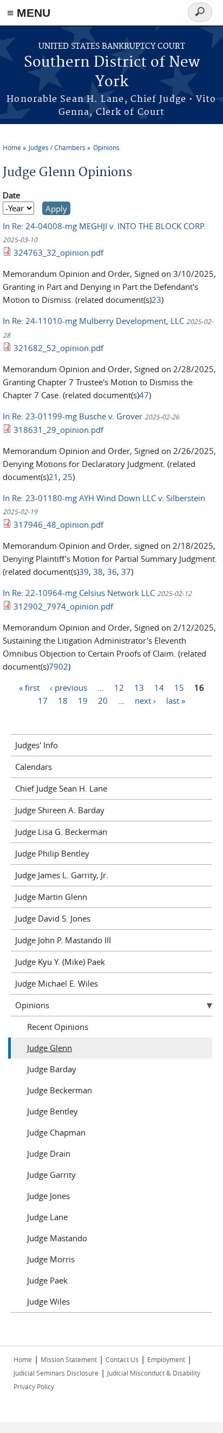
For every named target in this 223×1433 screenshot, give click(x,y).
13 (139, 687)
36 (112, 571)
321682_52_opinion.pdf (58, 347)
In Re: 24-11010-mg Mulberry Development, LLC (94, 320)
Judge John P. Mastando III (63, 940)
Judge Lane (47, 1216)
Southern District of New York (112, 72)
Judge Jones (48, 1195)
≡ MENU (28, 13)
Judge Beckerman (59, 1090)
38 (98, 571)
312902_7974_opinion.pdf (63, 606)
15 (179, 687)
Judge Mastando (57, 1238)
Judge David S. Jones (52, 918)
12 (119, 687)
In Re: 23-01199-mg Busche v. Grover (72, 416)
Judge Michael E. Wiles (56, 983)
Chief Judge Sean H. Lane (61, 788)
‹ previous (68, 687)
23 (156, 299)
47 (144, 395)
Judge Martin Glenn (51, 896)
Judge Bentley (52, 1111)
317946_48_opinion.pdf (58, 524)
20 (103, 700)
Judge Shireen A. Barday (59, 810)
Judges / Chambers (57, 147)
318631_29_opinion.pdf (58, 429)
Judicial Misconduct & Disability (153, 1373)
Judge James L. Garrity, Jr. (61, 875)
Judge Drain (48, 1153)
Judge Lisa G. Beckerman (61, 831)
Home (12, 147)
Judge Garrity (51, 1174)
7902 (58, 666)
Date (11, 195)
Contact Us (122, 1359)
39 (84, 571)
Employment (166, 1359)
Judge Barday (51, 1069)
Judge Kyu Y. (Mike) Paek (60, 961)
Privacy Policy (34, 1386)
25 (68, 476)
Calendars (33, 766)
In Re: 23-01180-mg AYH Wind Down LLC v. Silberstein (104, 497)
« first (29, 687)
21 (53, 476)
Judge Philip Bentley (52, 853)
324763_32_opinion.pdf (58, 252)
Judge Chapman (56, 1132)
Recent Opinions (57, 1026)
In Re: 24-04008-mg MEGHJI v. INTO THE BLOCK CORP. (104, 226)
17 (43, 700)
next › (145, 700)
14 (159, 687)
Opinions (106, 147)
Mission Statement (69, 1359)
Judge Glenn (49, 1047)
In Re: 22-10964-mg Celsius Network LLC (80, 592)
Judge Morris (51, 1259)
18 (63, 700)
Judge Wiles (48, 1301)
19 (83, 700)
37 (126, 571)
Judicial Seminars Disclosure (56, 1373)
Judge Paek (47, 1280)
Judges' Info (36, 745)
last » (175, 700)
